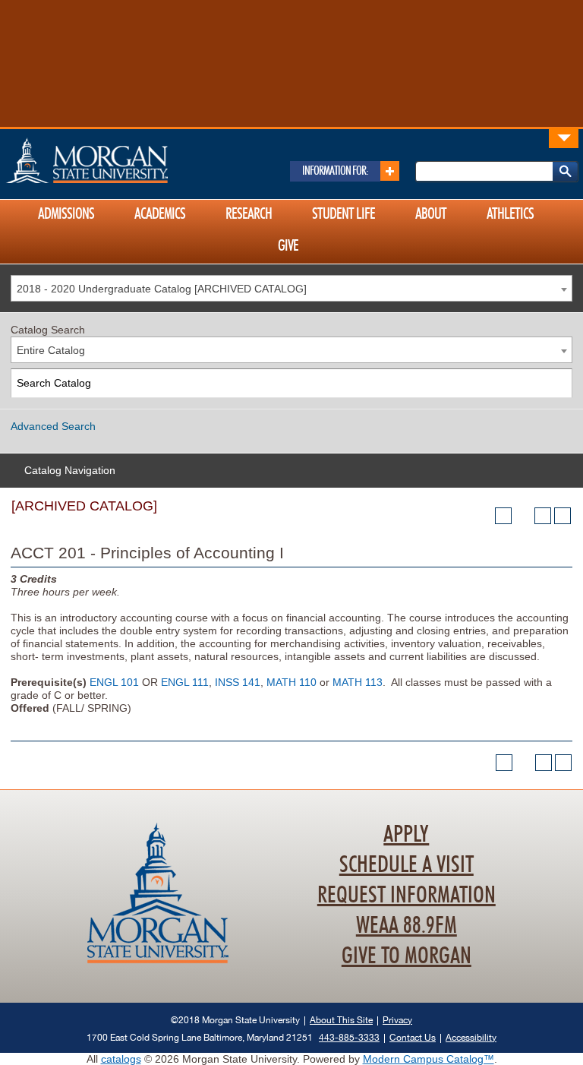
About (430, 214)
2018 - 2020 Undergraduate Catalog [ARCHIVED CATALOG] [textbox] (162, 289)
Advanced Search (53, 426)
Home (119, 160)
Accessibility (471, 1037)
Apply (406, 834)
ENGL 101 (114, 682)
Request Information (406, 895)
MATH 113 (357, 682)
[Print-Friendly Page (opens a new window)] (542, 515)
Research (248, 214)
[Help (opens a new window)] (562, 515)
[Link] (563, 138)
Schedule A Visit (406, 865)
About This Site (341, 1019)
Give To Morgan (406, 956)
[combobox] (291, 288)
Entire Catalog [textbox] (51, 350)
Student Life (343, 214)
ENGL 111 (185, 682)
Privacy (397, 1019)
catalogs (121, 1059)
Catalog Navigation (69, 470)
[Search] (558, 383)
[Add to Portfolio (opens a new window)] (503, 515)
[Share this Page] (523, 515)
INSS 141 (237, 682)
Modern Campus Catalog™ (428, 1059)
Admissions (66, 214)
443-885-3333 (349, 1037)
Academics (159, 214)
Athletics (510, 214)
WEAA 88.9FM (406, 926)
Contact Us (412, 1037)
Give (288, 246)
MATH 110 (291, 682)
